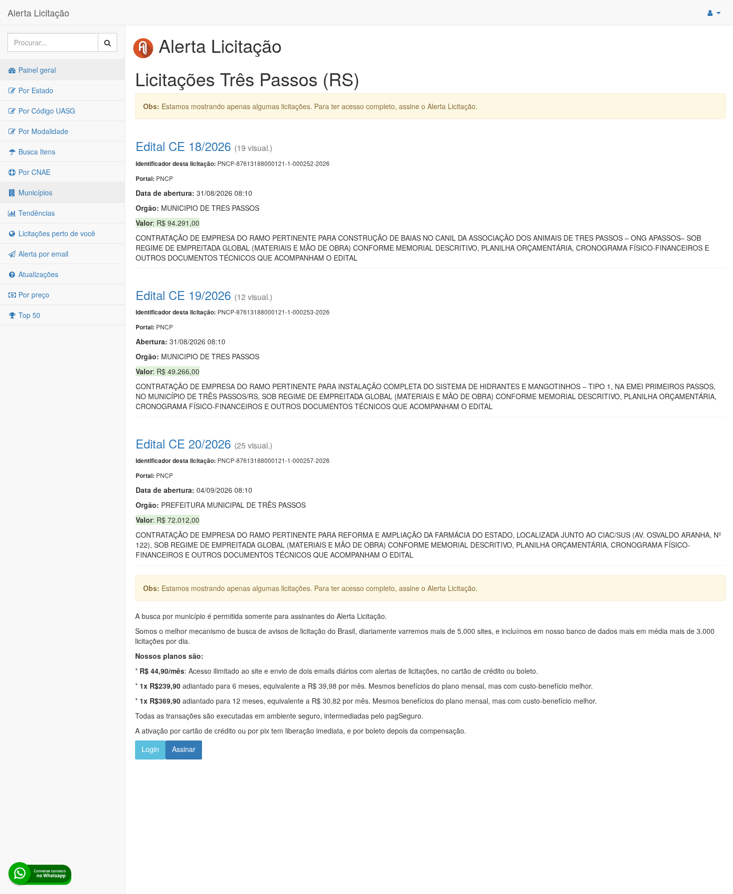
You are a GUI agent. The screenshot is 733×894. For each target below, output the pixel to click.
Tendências (35, 213)
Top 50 (28, 315)
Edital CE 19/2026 (183, 294)
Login (150, 749)
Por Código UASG (45, 111)
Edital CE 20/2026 (183, 443)
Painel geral (36, 70)
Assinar (183, 749)
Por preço (32, 294)
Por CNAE (33, 172)
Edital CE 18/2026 (183, 145)
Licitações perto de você (55, 233)
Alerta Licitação (38, 12)
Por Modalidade (42, 131)
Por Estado (34, 90)
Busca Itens (35, 151)
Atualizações (37, 274)
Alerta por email (42, 254)
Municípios (34, 192)
